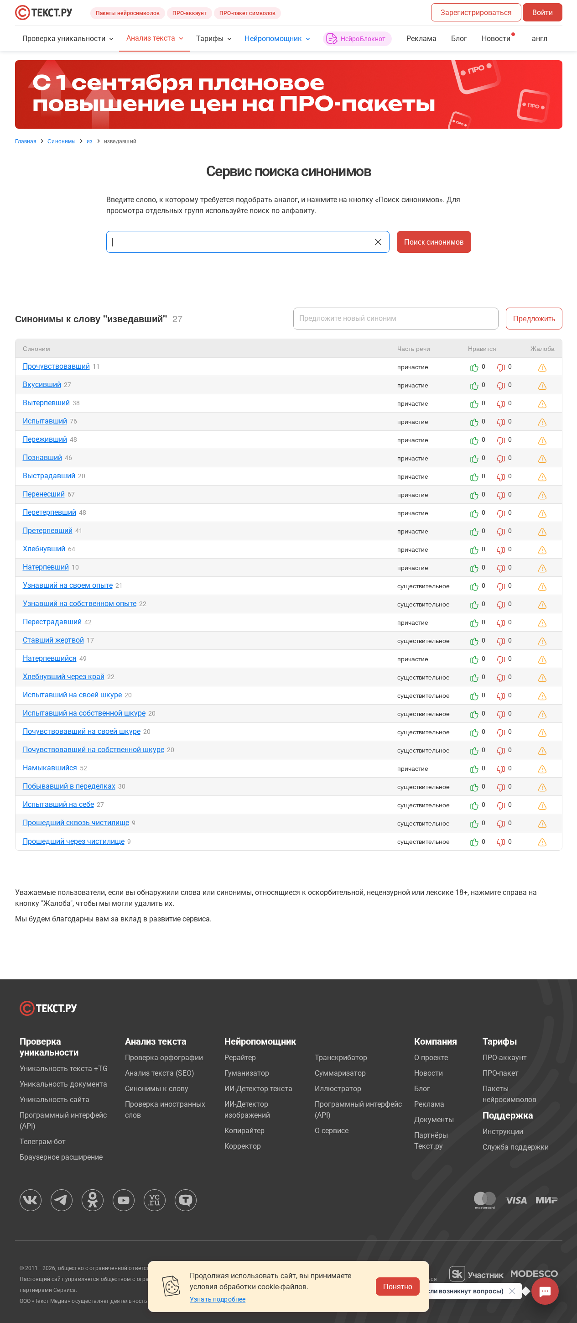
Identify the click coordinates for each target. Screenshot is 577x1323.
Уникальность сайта (54, 1099)
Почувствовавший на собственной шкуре (93, 749)
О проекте (431, 1057)
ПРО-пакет (501, 1073)
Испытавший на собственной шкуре (84, 713)
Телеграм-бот (43, 1141)
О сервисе (331, 1130)
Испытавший (45, 421)
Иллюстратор (338, 1088)
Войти (542, 12)
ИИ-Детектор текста (258, 1088)
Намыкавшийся (50, 767)
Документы (434, 1119)
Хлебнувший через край (63, 676)
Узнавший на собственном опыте (79, 603)
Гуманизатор (246, 1073)
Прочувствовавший (56, 366)
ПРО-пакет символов (247, 13)
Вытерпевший (46, 402)
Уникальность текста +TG (64, 1068)
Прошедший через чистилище (74, 841)
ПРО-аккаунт (189, 13)
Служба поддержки (516, 1147)
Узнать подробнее (217, 1299)
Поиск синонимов (434, 241)
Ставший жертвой (53, 640)
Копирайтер (244, 1130)
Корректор (242, 1146)
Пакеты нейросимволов (128, 13)
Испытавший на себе (58, 804)
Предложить (534, 318)
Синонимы (61, 141)
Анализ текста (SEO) (159, 1073)
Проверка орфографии (164, 1057)
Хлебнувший (44, 548)
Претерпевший (48, 530)
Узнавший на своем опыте (68, 585)
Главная (26, 141)
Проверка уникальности (64, 38)
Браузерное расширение (61, 1157)
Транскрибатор (341, 1057)
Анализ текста (150, 38)
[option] (288, 94)
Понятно (397, 1286)
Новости (428, 1073)
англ (539, 38)
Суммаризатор (340, 1073)
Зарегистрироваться (476, 12)
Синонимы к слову (156, 1088)
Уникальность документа (63, 1084)
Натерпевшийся (50, 658)
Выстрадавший (49, 475)
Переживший (45, 439)
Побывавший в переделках (69, 786)
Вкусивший (42, 384)
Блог (459, 38)
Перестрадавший (52, 621)
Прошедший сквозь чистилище (76, 822)
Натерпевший (46, 567)
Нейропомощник (272, 38)
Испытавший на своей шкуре (72, 694)
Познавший (42, 457)
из (90, 141)
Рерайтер (240, 1057)
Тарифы (210, 38)
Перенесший (44, 494)
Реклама (421, 38)
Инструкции (503, 1131)
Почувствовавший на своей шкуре (81, 731)
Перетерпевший (49, 512)
